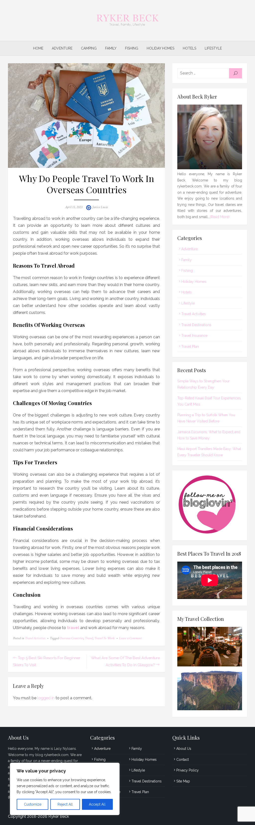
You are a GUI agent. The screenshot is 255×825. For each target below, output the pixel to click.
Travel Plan (190, 347)
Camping (89, 48)
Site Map (183, 781)
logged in (46, 698)
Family (111, 48)
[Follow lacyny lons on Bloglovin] (209, 532)
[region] (65, 789)
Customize (32, 804)
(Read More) (220, 217)
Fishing (131, 48)
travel (73, 627)
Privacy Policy (187, 770)
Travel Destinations (196, 325)
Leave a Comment (130, 638)
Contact (182, 760)
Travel (89, 638)
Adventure (62, 48)
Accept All (97, 804)
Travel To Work (104, 638)
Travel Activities (35, 638)
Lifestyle (213, 48)
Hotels (189, 48)
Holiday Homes (160, 48)
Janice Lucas (100, 207)
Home (38, 48)
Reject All (65, 804)
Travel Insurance (194, 336)
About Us (183, 749)
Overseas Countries (71, 638)
